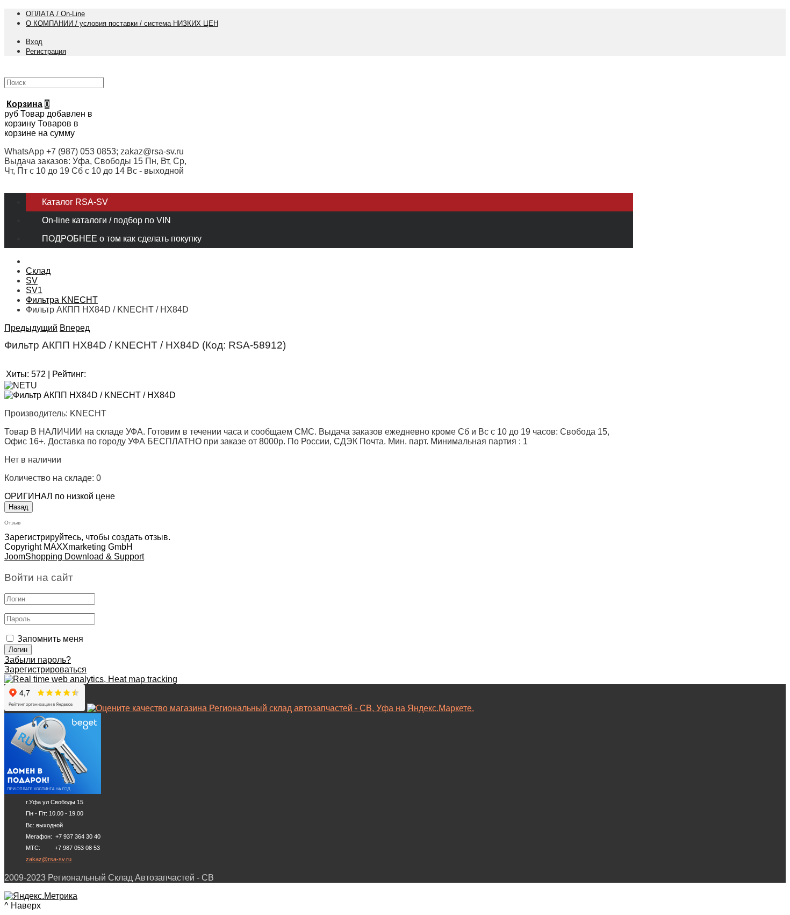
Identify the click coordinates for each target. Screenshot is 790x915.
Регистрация (46, 51)
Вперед (75, 327)
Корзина (24, 104)
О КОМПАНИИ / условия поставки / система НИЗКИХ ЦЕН (122, 23)
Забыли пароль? (37, 659)
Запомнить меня (50, 638)
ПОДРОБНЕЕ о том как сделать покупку (122, 238)
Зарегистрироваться (45, 669)
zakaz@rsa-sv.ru (48, 859)
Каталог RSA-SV (75, 202)
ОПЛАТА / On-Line (55, 14)
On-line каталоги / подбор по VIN (106, 220)
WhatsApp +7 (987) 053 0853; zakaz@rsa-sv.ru (94, 151)
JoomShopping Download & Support (74, 556)
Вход (34, 42)
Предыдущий (31, 327)
